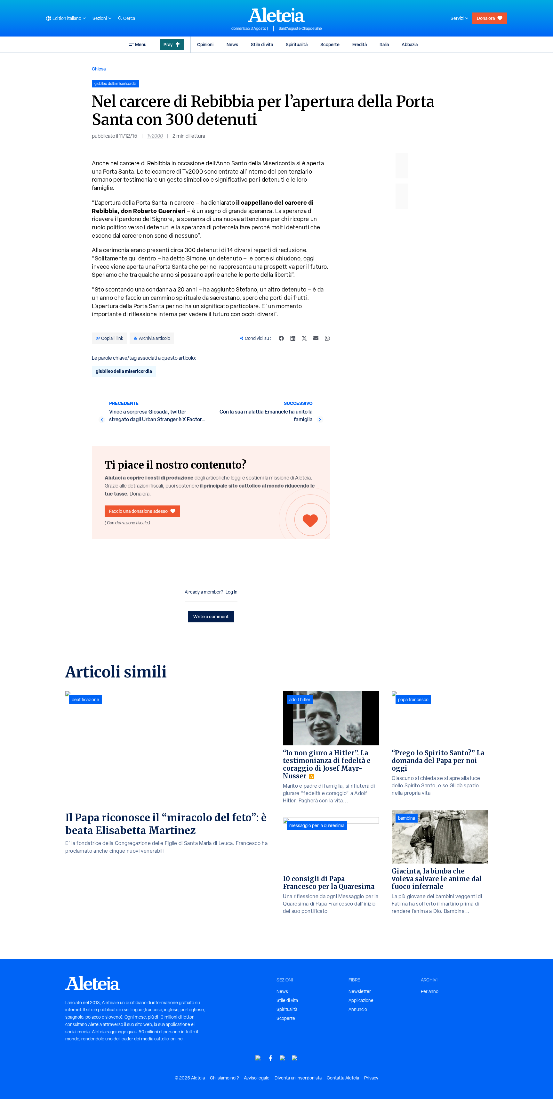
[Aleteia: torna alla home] (276, 14)
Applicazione (361, 1000)
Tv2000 (155, 136)
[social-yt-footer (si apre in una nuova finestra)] (258, 1058)
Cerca (129, 18)
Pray (168, 44)
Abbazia (410, 44)
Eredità (359, 44)
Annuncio (358, 1009)
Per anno (429, 991)
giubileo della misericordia (124, 371)
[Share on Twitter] (304, 338)
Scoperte (330, 44)
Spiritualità (297, 44)
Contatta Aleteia (343, 1078)
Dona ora (486, 18)
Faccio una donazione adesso (138, 511)
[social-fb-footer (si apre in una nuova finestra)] (270, 1058)
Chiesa (99, 69)
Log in (231, 592)
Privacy (371, 1078)
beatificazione (85, 699)
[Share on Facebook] (281, 338)
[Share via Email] (315, 338)
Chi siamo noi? (224, 1078)
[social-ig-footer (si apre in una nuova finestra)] (295, 1058)
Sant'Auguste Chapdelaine (300, 28)
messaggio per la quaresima (316, 825)
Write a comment (211, 616)
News (232, 44)
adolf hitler (299, 699)
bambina (406, 818)
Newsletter (360, 991)
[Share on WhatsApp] (327, 338)
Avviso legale (256, 1078)
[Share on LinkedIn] (292, 338)
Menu (141, 44)
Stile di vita (262, 44)
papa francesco (413, 699)
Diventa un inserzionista (298, 1078)
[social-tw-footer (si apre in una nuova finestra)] (282, 1058)
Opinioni (205, 44)
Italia (384, 44)
